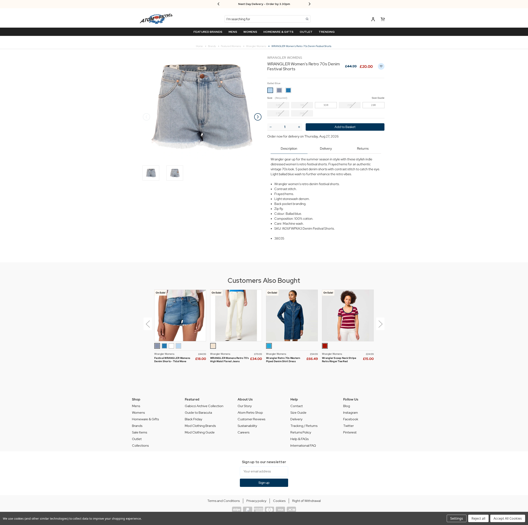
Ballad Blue (273, 83)
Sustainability (247, 426)
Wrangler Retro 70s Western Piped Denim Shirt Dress (283, 359)
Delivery (326, 148)
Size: (325, 98)
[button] (147, 327)
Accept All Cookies (508, 518)
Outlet (137, 439)
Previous (146, 117)
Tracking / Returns (303, 426)
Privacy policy (256, 501)
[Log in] (373, 20)
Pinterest (350, 432)
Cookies (279, 501)
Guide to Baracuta (198, 412)
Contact (296, 406)
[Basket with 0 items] (383, 19)
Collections (140, 445)
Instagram (350, 412)
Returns (363, 148)
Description (289, 148)
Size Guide (298, 412)
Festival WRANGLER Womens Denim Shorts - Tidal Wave (172, 359)
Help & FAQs (299, 439)
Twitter (348, 426)
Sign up (264, 482)
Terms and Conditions (223, 501)
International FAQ (303, 445)
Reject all (478, 518)
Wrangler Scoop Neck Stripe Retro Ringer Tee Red (339, 359)
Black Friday (193, 419)
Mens (136, 406)
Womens (138, 412)
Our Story (245, 406)
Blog (346, 406)
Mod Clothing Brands (200, 426)
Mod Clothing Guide (200, 432)
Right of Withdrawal (306, 501)
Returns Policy (300, 432)
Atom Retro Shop (250, 412)
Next (258, 117)
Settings (456, 518)
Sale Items (139, 432)
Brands (137, 426)
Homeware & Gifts (145, 419)
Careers (243, 432)
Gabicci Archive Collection (204, 406)
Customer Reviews (251, 419)
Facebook (350, 419)
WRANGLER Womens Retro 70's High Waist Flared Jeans (229, 359)
